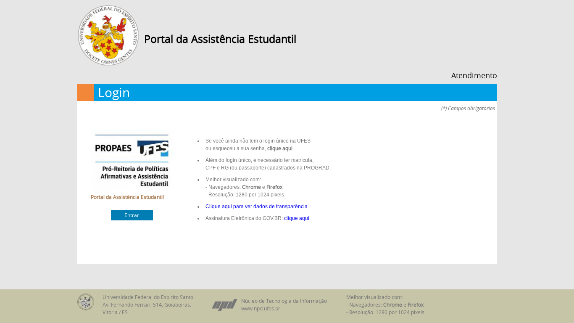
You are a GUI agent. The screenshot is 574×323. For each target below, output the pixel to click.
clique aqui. (280, 148)
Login (114, 92)
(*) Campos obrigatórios (468, 108)
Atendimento (474, 75)
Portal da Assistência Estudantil (220, 39)
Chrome (251, 187)
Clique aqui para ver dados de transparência (256, 206)
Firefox (274, 187)
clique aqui (296, 218)
